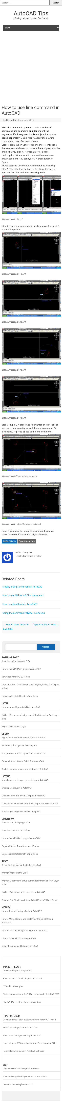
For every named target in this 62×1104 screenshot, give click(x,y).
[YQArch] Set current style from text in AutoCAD (23, 892)
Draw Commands (27, 541)
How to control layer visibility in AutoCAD (21, 707)
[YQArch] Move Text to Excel (15, 873)
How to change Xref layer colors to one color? (24, 1076)
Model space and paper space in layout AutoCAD (25, 780)
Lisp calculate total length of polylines (20, 696)
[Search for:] (25, 2)
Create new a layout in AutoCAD (16, 788)
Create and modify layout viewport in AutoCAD (23, 795)
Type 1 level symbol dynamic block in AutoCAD (24, 737)
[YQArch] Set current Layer (14, 726)
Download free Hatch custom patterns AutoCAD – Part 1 (29, 1019)
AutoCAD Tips (31, 13)
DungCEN (11, 120)
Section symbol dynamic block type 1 (19, 745)
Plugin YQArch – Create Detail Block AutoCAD (23, 761)
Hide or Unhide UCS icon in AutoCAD (19, 938)
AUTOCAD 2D (9, 541)
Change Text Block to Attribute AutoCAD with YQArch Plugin (30, 900)
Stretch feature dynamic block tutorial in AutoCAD (25, 769)
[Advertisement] (31, 67)
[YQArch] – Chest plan (13, 986)
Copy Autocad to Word (46, 624)
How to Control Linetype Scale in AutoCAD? (22, 911)
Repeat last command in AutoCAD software (23, 1051)
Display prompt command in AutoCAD (22, 586)
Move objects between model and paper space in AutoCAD (30, 803)
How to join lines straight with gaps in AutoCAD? (24, 930)
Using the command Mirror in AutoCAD (20, 946)
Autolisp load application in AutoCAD (20, 1027)
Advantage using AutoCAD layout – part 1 (21, 811)
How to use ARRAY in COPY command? (23, 595)
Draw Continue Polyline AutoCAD (18, 1084)
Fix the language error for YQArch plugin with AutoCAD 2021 (31, 994)
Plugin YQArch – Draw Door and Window (21, 846)
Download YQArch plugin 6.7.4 (16, 661)
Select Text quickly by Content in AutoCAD (21, 865)
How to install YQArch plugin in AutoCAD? (21, 669)
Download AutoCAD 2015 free (16, 677)
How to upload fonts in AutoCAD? (20, 604)
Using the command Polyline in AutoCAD (23, 613)
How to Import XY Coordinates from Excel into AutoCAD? (29, 1043)
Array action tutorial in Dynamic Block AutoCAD (23, 753)
